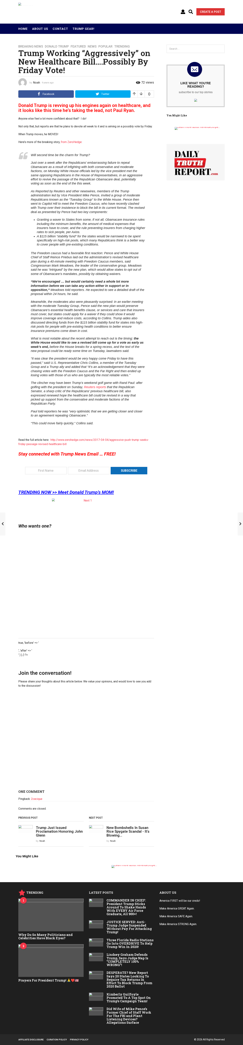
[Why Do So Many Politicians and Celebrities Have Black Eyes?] (51, 915)
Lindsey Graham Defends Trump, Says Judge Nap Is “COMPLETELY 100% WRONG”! (127, 959)
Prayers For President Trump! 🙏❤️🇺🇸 (48, 980)
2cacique (36, 799)
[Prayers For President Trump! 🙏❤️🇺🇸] (51, 960)
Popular (105, 46)
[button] (183, 11)
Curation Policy (57, 1039)
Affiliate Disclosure (31, 1039)
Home (23, 29)
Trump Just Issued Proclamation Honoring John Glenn (59, 831)
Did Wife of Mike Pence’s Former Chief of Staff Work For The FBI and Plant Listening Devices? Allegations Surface (129, 1016)
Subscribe (129, 470)
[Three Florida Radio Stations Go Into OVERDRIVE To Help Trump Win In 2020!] (96, 942)
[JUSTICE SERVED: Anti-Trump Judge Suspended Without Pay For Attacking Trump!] (96, 924)
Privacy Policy (79, 1039)
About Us (40, 29)
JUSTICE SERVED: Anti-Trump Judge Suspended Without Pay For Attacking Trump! (129, 927)
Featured (78, 46)
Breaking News (30, 46)
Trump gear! (83, 29)
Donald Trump (57, 46)
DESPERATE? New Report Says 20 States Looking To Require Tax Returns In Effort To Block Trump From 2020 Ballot (129, 979)
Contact (60, 29)
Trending (122, 46)
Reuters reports (95, 387)
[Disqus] (86, 740)
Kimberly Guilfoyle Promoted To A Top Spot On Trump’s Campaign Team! (129, 997)
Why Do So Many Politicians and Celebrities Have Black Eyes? (45, 936)
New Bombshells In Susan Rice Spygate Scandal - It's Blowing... (128, 831)
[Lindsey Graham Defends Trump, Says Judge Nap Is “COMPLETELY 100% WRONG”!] (96, 957)
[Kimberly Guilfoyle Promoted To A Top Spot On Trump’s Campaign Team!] (96, 997)
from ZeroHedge (71, 142)
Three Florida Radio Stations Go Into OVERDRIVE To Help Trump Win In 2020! (130, 943)
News (92, 46)
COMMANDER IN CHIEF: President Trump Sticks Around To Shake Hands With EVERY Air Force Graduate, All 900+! (126, 907)
